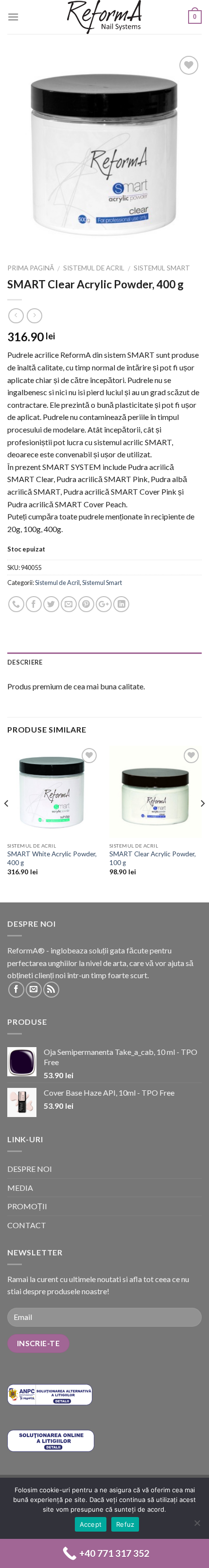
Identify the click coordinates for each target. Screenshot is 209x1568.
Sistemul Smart (162, 268)
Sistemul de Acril (93, 268)
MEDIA (20, 1187)
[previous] (7, 823)
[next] (202, 823)
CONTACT (26, 1225)
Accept (91, 1524)
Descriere (24, 662)
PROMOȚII (27, 1206)
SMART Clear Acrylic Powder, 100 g (152, 858)
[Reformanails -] (104, 17)
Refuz (125, 1524)
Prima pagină (30, 268)
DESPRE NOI (29, 1168)
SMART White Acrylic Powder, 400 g (52, 858)
